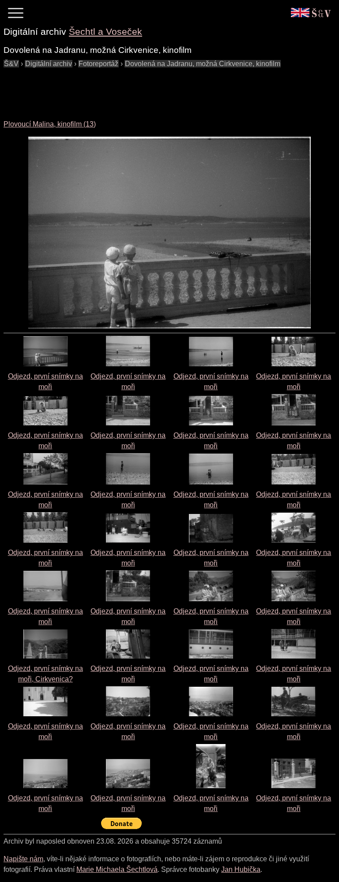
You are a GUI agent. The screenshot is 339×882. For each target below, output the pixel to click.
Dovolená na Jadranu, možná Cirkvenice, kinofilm (202, 63)
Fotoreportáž (98, 63)
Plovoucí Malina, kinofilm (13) (50, 124)
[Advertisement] (164, 89)
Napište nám (23, 859)
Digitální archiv (48, 63)
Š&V (11, 63)
